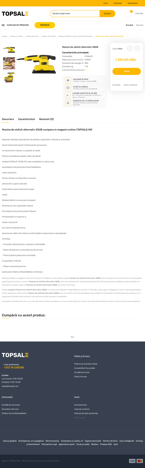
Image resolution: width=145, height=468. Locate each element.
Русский (139, 25)
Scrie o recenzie (130, 85)
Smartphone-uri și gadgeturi (31, 441)
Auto (116, 444)
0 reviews (116, 85)
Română (129, 25)
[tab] (9, 50)
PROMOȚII (44, 25)
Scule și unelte (16, 36)
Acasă (4, 36)
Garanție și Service (10, 409)
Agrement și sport (67, 444)
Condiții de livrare (82, 372)
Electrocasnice (52, 441)
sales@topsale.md (10, 386)
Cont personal (80, 405)
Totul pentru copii (49, 444)
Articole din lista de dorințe (86, 413)
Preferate (118, 3)
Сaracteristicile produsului (73, 70)
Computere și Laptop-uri (72, 441)
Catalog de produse (18, 25)
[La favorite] (130, 48)
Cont (106, 3)
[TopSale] (15, 13)
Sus (72, 337)
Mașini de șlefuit (49, 36)
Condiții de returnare (11, 405)
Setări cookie (79, 418)
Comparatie (133, 3)
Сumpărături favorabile (84, 368)
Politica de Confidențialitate (14, 413)
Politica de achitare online (85, 364)
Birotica (94, 444)
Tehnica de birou (110, 441)
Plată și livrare (80, 376)
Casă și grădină (10, 441)
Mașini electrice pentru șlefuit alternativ (75, 36)
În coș (126, 71)
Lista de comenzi (81, 409)
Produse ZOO (106, 444)
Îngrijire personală (93, 441)
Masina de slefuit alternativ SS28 (109, 36)
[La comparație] (137, 48)
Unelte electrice (32, 36)
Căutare (107, 13)
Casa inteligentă (127, 441)
